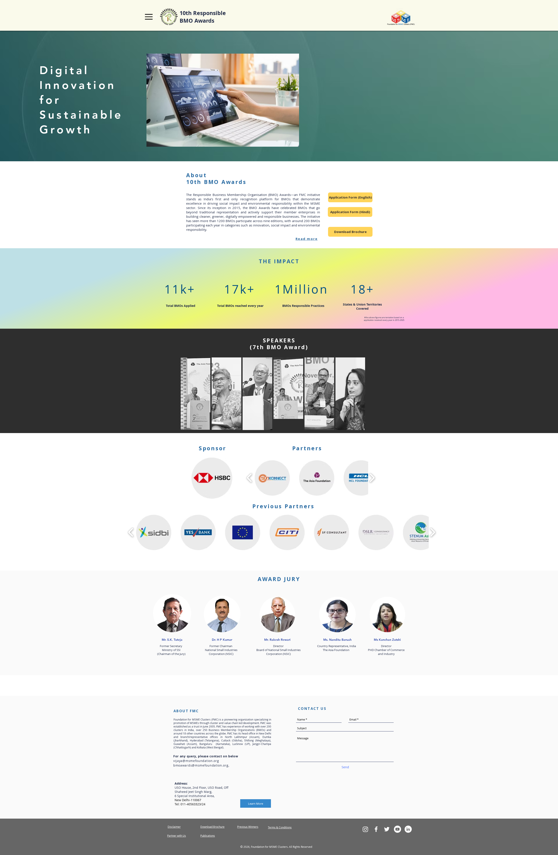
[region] (195, 393)
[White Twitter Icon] (386, 829)
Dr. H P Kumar (222, 640)
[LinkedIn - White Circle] (408, 829)
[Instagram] (365, 829)
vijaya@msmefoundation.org (196, 761)
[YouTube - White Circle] (397, 829)
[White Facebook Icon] (376, 829)
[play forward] (372, 477)
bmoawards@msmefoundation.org (200, 765)
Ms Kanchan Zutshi (387, 640)
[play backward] (249, 477)
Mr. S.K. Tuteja (172, 640)
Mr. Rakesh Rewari (277, 640)
